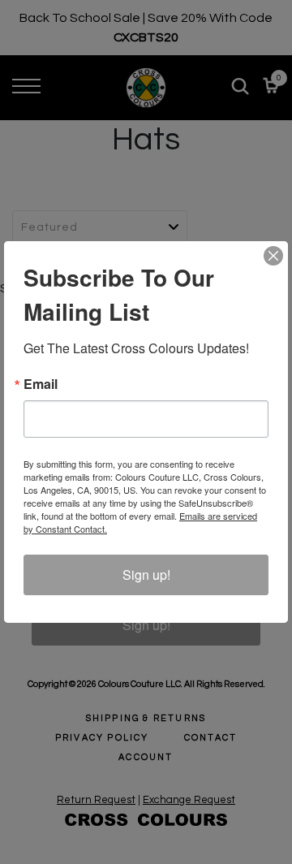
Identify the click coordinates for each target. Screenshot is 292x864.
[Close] (273, 256)
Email (41, 384)
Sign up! (146, 574)
